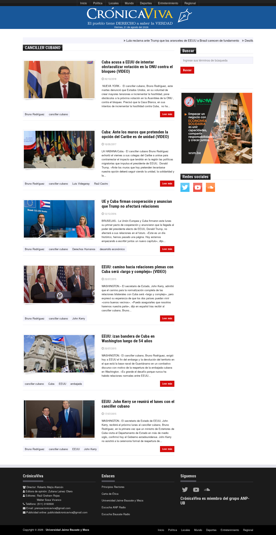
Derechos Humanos (83, 249)
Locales (114, 3)
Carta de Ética (110, 494)
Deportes (146, 3)
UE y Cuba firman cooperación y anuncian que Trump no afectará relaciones (137, 203)
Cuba (51, 384)
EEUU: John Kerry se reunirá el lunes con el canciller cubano (138, 404)
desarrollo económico (112, 249)
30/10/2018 (110, 79)
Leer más (167, 114)
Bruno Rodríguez (34, 114)
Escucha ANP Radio (114, 507)
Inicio (83, 3)
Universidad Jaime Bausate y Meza (122, 500)
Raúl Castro (101, 183)
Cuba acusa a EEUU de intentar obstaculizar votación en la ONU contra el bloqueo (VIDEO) (137, 67)
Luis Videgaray (81, 183)
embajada (76, 384)
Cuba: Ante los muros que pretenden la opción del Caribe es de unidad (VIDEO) (135, 134)
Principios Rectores (113, 487)
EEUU (62, 384)
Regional (190, 3)
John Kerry (78, 318)
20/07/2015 (110, 279)
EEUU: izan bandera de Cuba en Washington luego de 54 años (128, 338)
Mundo (129, 3)
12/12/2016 (110, 214)
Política (97, 3)
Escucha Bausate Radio (116, 514)
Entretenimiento (168, 3)
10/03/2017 (110, 144)
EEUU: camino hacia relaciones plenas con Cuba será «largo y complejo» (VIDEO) (137, 269)
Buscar (187, 70)
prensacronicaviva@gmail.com (53, 508)
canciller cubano (58, 114)
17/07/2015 (110, 413)
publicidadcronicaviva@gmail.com (67, 512)
